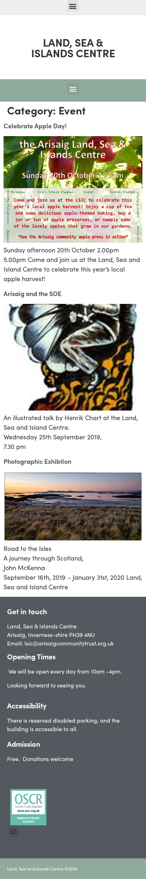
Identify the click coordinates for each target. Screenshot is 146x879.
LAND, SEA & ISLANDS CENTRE (73, 47)
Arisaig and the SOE (32, 293)
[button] (73, 6)
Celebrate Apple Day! (35, 125)
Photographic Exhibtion (37, 461)
